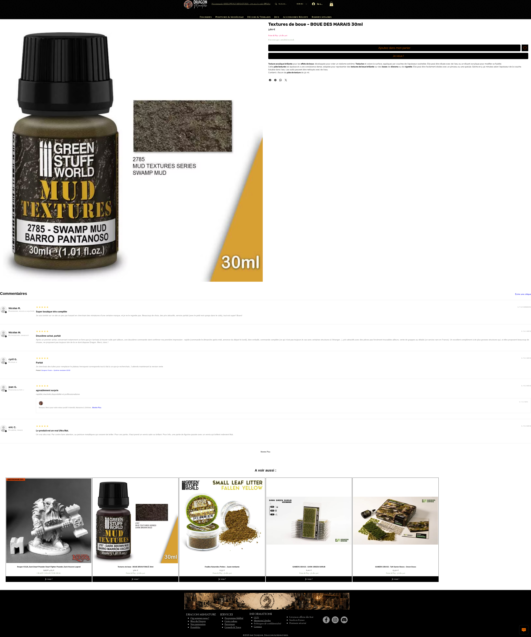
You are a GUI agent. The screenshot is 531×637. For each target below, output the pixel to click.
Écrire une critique (523, 294)
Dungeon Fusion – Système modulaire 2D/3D (55, 370)
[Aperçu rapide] (135, 521)
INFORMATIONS (260, 614)
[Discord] (344, 619)
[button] (302, 3)
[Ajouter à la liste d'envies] (525, 48)
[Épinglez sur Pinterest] (275, 80)
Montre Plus (96, 408)
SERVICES (226, 614)
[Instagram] (335, 619)
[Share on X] (285, 80)
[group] (265, 529)
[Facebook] (326, 619)
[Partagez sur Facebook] (270, 80)
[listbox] (302, 3)
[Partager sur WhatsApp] (280, 80)
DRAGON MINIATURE (201, 614)
